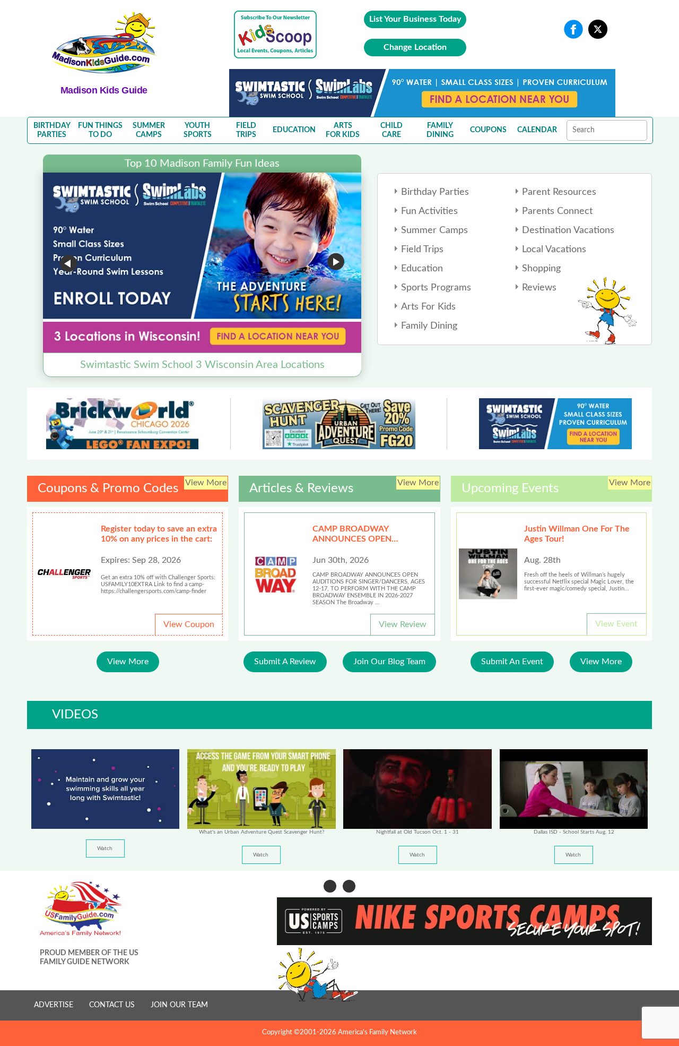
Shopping (541, 268)
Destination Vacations (568, 230)
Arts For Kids (428, 307)
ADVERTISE (53, 1005)
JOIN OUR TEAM (179, 1005)
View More (128, 661)
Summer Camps (434, 230)
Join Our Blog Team (389, 661)
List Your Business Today (415, 19)
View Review (402, 624)
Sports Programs (436, 288)
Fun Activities (429, 211)
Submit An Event (512, 661)
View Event (616, 624)
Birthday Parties (435, 192)
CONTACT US (112, 1005)
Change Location (415, 47)
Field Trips (422, 249)
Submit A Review (285, 661)
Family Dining (429, 326)
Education (422, 268)
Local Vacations (554, 249)
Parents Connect (557, 211)
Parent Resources (559, 192)
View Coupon (188, 624)
